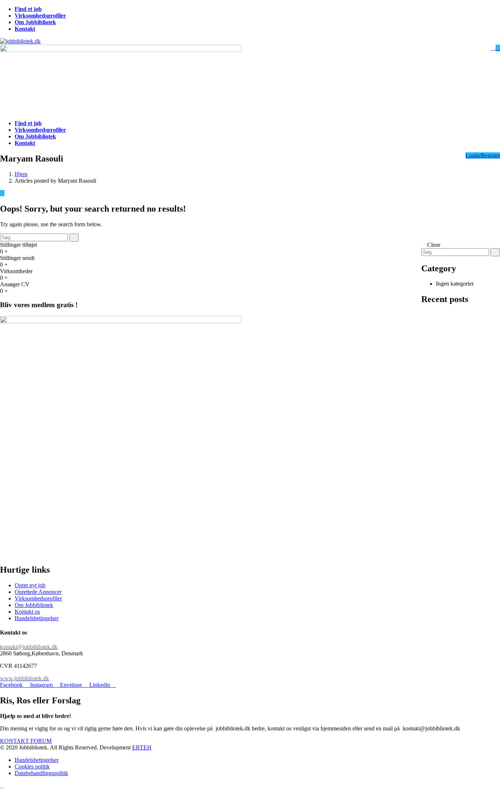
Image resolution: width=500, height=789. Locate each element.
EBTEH (142, 747)
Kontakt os (27, 612)
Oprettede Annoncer (38, 592)
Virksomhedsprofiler (38, 598)
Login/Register (483, 155)
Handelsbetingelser (37, 618)
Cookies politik (32, 766)
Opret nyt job (30, 585)
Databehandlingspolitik (41, 773)
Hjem (21, 174)
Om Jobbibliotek (34, 605)
